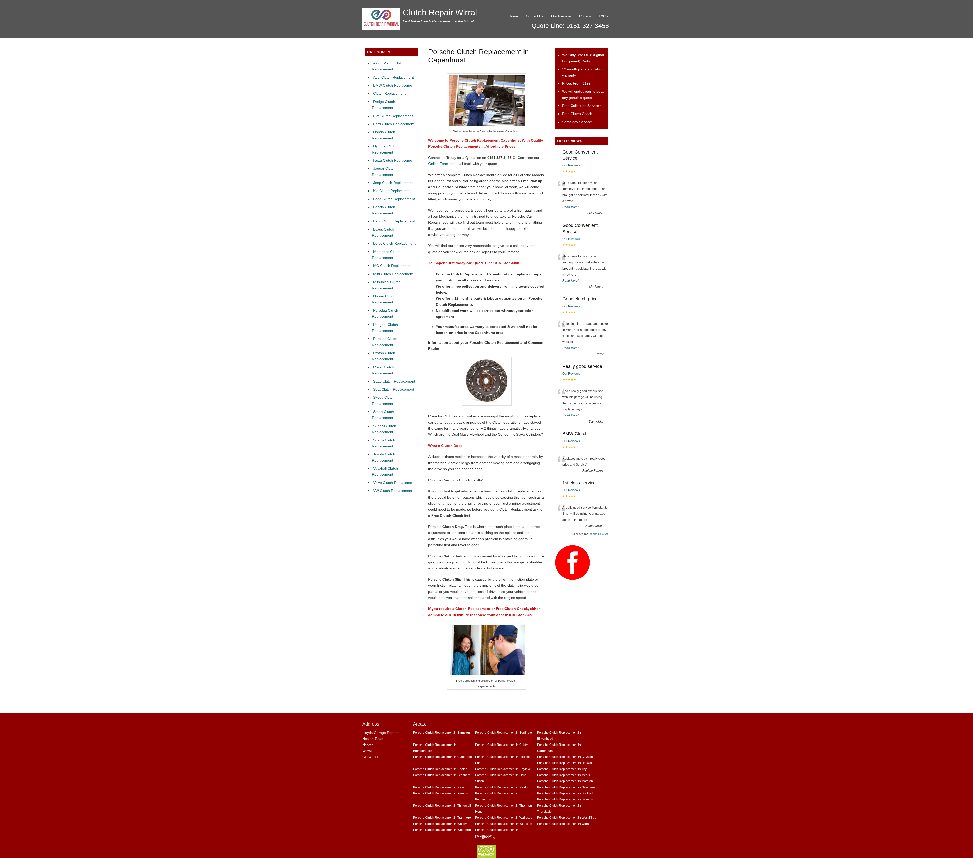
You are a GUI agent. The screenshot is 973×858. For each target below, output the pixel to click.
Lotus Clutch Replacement (394, 243)
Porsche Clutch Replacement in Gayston (565, 756)
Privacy (585, 16)
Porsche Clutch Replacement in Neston (502, 787)
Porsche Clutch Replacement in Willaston (503, 823)
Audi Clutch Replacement (393, 77)
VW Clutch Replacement (392, 491)
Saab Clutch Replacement (394, 381)
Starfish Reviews (598, 533)
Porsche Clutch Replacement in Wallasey (503, 817)
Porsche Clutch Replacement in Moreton (565, 781)
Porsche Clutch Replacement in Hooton (440, 769)
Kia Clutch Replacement (392, 191)
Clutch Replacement (389, 93)
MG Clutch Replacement (393, 266)
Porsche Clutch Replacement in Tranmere (442, 817)
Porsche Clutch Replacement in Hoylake (503, 769)
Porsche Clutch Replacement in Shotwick (565, 793)
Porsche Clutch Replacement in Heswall (565, 763)
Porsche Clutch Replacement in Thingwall (442, 805)
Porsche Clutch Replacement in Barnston (441, 732)
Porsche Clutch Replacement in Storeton (565, 799)
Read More (570, 207)
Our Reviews (561, 16)
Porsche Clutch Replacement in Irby (562, 769)
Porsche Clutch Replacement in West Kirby (566, 817)
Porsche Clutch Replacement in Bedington (504, 732)
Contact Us (535, 16)
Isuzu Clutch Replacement (394, 160)
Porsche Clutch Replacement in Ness (438, 787)
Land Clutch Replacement (394, 221)
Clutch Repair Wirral (440, 12)
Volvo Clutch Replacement (394, 483)
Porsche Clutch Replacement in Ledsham (441, 775)
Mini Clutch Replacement (393, 274)
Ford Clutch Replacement (393, 124)
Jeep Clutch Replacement (394, 183)
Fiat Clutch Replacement (393, 116)
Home (513, 16)
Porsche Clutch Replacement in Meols (563, 775)
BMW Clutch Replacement (394, 85)
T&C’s (603, 16)
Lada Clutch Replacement (394, 199)
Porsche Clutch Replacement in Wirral (563, 823)
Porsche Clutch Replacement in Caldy (501, 744)
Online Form (438, 164)
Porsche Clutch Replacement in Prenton (440, 793)
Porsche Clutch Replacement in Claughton (442, 756)
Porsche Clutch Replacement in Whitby (440, 823)
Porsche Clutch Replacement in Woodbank (442, 829)
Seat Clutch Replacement (393, 389)
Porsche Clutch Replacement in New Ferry (566, 787)
